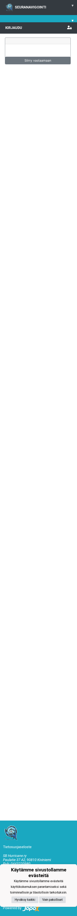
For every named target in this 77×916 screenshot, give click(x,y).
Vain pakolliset (52, 900)
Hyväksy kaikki (25, 900)
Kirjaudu (13, 28)
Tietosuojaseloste (17, 847)
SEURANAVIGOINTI (44, 6)
